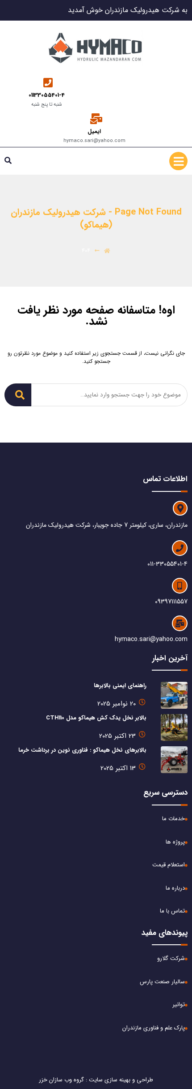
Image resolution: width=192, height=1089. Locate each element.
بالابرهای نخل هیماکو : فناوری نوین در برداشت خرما (82, 750)
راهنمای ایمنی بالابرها (120, 685)
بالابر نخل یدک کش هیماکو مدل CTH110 (96, 718)
